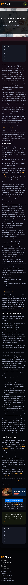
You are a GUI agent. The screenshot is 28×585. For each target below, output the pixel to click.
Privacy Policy (4, 564)
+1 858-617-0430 (6, 578)
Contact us (7, 522)
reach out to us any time (17, 485)
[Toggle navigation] (25, 4)
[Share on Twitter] (4, 50)
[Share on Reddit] (4, 60)
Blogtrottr (16, 504)
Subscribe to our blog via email (14, 500)
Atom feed (22, 502)
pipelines (9, 292)
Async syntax (7, 287)
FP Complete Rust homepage (11, 480)
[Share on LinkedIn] (4, 56)
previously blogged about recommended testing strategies (13, 174)
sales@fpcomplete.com (7, 580)
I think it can (13, 349)
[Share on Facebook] (4, 53)
